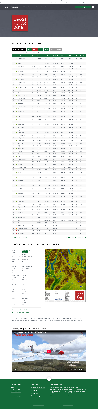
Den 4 (46, 49)
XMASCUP (25, 252)
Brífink (30, 6)
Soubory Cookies (68, 404)
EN (92, 7)
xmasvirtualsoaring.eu (39, 387)
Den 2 (34, 49)
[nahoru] (49, 379)
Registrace (79, 7)
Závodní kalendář (16, 389)
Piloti (36, 6)
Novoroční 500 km (56, 49)
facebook (35, 390)
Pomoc (46, 6)
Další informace (54, 396)
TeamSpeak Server (16, 391)
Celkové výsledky (20, 49)
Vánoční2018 (12, 7)
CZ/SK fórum (14, 394)
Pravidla (41, 6)
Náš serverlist (15, 387)
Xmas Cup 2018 (26, 250)
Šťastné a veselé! (16, 396)
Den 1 (29, 49)
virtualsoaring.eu (37, 396)
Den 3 (40, 49)
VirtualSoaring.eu (38, 404)
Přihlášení (87, 7)
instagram (35, 393)
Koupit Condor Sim (65, 396)
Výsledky (24, 6)
